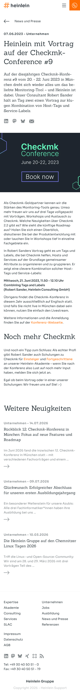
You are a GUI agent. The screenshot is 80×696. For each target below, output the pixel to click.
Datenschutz (13, 639)
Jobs (45, 608)
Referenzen (50, 625)
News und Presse (27, 21)
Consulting (12, 613)
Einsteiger (31, 359)
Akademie (11, 608)
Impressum (12, 634)
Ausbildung (50, 613)
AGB (7, 645)
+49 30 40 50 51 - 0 (24, 664)
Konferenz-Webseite (47, 322)
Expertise (11, 602)
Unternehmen (52, 602)
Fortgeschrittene (60, 359)
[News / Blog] (42, 656)
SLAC (8, 625)
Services (10, 619)
